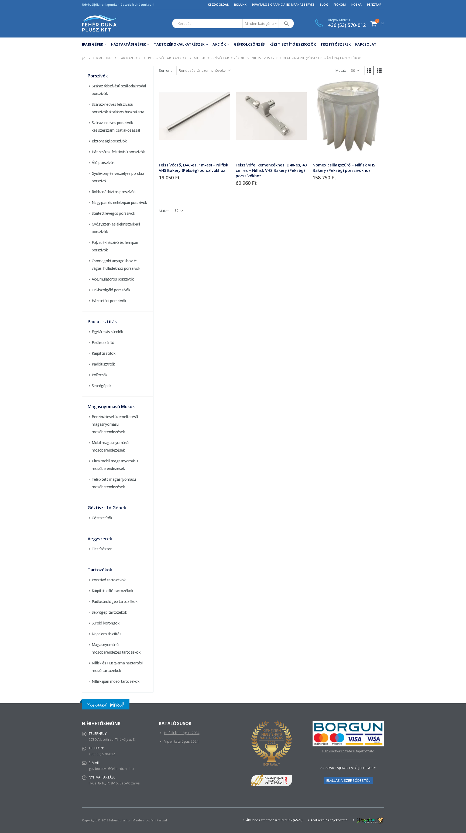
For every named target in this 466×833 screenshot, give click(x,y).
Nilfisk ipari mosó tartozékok (115, 681)
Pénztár (374, 4)
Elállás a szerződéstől (348, 780)
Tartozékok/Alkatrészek (179, 44)
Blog (324, 4)
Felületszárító (103, 342)
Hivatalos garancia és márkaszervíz (283, 4)
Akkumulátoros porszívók (113, 279)
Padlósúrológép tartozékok (115, 601)
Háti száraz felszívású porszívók (118, 151)
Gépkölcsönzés (249, 44)
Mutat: (340, 70)
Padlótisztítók (103, 364)
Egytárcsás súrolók (107, 331)
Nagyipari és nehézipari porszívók (119, 202)
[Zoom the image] (348, 724)
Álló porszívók (103, 162)
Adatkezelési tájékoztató (329, 820)
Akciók (219, 44)
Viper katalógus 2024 (181, 741)
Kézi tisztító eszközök (292, 44)
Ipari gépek (92, 44)
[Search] (286, 23)
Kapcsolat (365, 44)
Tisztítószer (102, 548)
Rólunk (240, 4)
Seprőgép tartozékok (109, 612)
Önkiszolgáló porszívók (111, 289)
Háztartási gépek (128, 44)
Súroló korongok (105, 623)
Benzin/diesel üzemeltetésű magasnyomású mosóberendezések (115, 424)
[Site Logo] (99, 23)
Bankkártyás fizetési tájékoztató (348, 751)
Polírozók (99, 374)
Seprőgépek (101, 385)
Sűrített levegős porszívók (113, 213)
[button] (369, 70)
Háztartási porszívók (109, 300)
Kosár (356, 4)
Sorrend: (166, 70)
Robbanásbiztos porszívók (114, 191)
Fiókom (340, 4)
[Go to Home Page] (83, 58)
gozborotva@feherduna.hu (111, 768)
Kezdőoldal (218, 4)
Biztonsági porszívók (109, 141)
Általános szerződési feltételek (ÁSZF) (274, 820)
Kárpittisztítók (103, 353)
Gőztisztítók (102, 517)
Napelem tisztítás (106, 633)
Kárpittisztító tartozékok (112, 590)
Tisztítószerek (335, 44)
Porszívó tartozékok (109, 579)
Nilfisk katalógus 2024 (181, 732)
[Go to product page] (194, 116)
